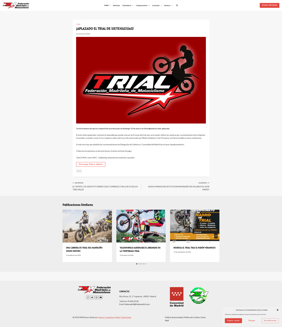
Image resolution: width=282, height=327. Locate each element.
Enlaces (167, 5)
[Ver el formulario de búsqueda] (177, 5)
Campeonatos (141, 5)
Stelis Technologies (123, 317)
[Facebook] (88, 297)
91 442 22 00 (133, 301)
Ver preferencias (270, 320)
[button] (277, 310)
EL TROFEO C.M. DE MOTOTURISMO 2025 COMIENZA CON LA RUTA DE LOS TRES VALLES (105, 186)
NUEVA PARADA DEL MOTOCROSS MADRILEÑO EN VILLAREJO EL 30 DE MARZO (178, 186)
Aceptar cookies (233, 320)
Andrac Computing (106, 317)
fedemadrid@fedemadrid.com (137, 304)
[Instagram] (96, 297)
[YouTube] (101, 297)
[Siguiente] (216, 235)
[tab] (136, 263)
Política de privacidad (174, 317)
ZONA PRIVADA (269, 5)
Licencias (156, 5)
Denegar (252, 320)
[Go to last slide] (66, 235)
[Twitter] (92, 297)
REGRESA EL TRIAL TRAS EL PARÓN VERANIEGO (194, 247)
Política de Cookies (192, 317)
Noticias (116, 5)
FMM (106, 5)
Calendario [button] (126, 5)
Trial (78, 24)
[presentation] (87, 226)
